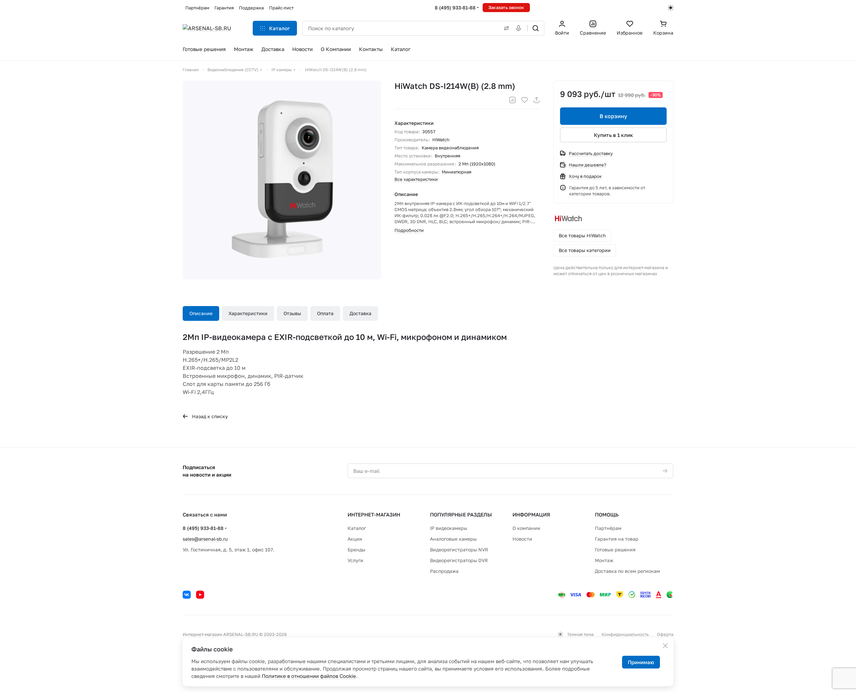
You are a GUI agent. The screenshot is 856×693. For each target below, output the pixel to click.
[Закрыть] (665, 645)
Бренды (356, 549)
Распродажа (444, 571)
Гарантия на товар (616, 539)
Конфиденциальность (625, 634)
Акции (355, 539)
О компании (526, 528)
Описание (200, 313)
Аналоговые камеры (453, 539)
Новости (522, 539)
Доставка (360, 313)
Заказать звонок (506, 7)
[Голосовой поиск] (519, 28)
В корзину (613, 116)
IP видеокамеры (448, 528)
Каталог (357, 528)
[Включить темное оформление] (670, 7)
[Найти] (535, 28)
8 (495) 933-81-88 (455, 7)
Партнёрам (608, 528)
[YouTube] (200, 595)
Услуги (355, 560)
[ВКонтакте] (187, 595)
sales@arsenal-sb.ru (205, 539)
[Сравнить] (512, 100)
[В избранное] (524, 100)
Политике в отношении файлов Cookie (309, 676)
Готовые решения (615, 549)
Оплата (325, 313)
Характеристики (248, 313)
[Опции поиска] (505, 28)
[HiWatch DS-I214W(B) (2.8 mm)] (282, 180)
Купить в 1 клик (613, 135)
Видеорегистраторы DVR (459, 560)
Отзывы (292, 313)
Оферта (665, 634)
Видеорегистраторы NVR (459, 549)
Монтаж (604, 560)
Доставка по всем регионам (627, 571)
